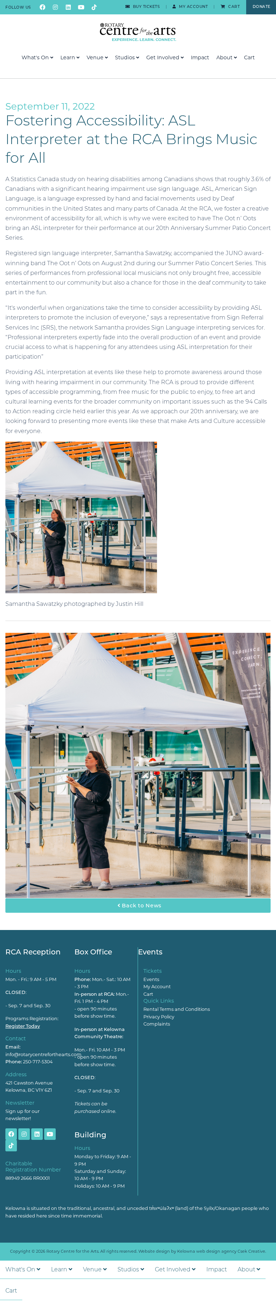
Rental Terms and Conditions (176, 1009)
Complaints (156, 1024)
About (225, 57)
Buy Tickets (146, 6)
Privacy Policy (158, 1016)
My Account (193, 6)
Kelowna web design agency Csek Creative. (221, 1251)
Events (151, 979)
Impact (200, 57)
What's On (36, 57)
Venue (96, 57)
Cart (233, 6)
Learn (68, 57)
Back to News (140, 905)
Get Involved (163, 57)
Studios (125, 57)
